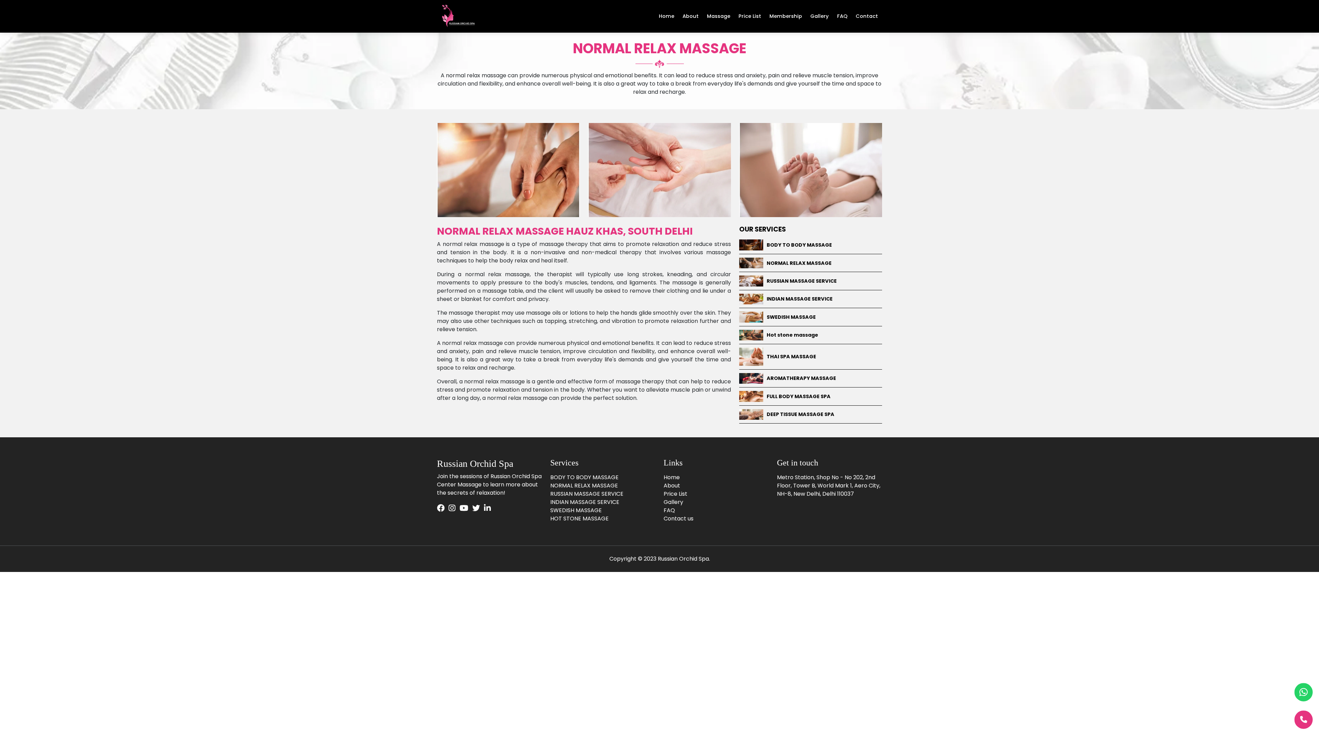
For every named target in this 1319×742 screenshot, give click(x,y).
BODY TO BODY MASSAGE (799, 244)
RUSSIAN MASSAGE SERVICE (802, 281)
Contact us (679, 518)
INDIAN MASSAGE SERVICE (800, 298)
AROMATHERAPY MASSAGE (801, 378)
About (691, 16)
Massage (718, 16)
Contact (867, 16)
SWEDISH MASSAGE (791, 317)
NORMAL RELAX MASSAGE (799, 263)
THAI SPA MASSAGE (791, 356)
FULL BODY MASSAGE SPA (799, 396)
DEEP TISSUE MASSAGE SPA (800, 414)
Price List (750, 16)
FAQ (842, 16)
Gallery (819, 16)
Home (666, 16)
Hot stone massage (792, 334)
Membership (785, 16)
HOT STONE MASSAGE (579, 518)
